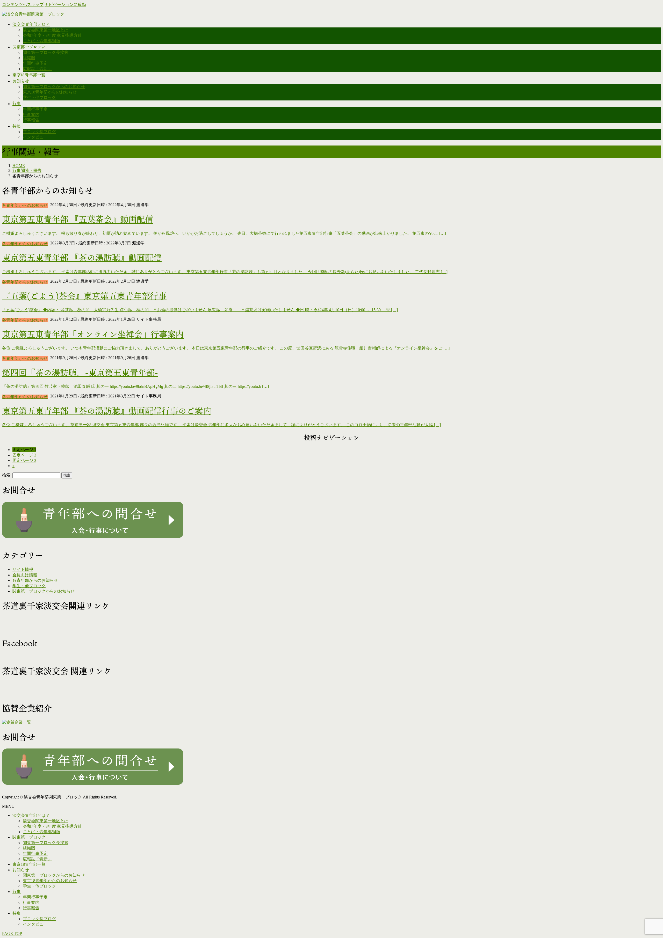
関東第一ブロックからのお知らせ (54, 86)
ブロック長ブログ (39, 131)
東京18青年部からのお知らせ (50, 92)
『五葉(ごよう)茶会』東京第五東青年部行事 (84, 296)
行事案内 (31, 114)
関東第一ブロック (29, 837)
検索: (6, 475)
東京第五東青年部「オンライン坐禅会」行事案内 (93, 334)
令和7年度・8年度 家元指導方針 (52, 35)
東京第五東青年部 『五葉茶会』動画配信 (77, 219)
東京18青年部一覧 (29, 864)
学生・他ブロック (39, 97)
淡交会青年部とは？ (31, 815)
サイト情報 (22, 569)
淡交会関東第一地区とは (45, 30)
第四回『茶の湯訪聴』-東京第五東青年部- (80, 372)
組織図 (29, 58)
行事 (16, 891)
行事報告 (31, 120)
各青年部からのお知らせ (25, 205)
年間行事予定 (35, 63)
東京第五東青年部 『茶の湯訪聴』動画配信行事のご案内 (106, 411)
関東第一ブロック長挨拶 (45, 52)
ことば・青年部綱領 (41, 41)
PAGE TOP (12, 933)
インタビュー (35, 137)
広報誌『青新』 (37, 69)
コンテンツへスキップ (23, 4)
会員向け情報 (24, 575)
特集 (16, 913)
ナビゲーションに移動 (65, 4)
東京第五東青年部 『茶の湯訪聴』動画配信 (82, 257)
